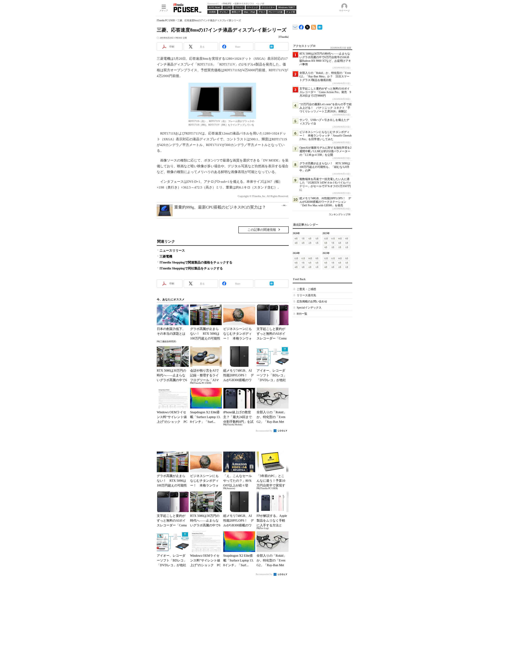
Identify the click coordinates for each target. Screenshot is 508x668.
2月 (310, 243)
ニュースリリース (172, 250)
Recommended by (264, 431)
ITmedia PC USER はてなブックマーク (319, 26)
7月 (303, 238)
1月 (317, 243)
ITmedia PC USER (166, 20)
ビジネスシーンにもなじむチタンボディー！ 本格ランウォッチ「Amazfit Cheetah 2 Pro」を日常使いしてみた (325, 136)
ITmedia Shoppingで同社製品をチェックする (191, 268)
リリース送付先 (306, 295)
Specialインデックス (309, 307)
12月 (326, 238)
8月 (296, 238)
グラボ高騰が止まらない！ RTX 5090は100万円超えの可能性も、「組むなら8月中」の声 (324, 167)
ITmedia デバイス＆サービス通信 (295, 26)
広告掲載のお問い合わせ (312, 301)
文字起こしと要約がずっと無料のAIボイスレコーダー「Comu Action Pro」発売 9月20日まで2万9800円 (325, 92)
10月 (340, 238)
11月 (333, 238)
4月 (296, 243)
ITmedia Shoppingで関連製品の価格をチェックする (196, 262)
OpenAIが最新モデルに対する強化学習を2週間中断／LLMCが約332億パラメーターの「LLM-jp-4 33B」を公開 (325, 151)
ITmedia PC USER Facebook (301, 26)
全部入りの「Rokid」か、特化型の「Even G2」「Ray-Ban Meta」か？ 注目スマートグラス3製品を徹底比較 (325, 76)
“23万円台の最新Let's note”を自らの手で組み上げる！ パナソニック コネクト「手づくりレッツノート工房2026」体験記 (325, 108)
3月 (303, 243)
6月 (310, 238)
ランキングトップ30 (339, 214)
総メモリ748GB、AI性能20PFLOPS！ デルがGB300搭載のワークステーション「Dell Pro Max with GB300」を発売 (325, 202)
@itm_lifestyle (307, 26)
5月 (317, 238)
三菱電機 (166, 256)
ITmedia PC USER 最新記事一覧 (313, 26)
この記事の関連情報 (261, 229)
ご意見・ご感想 (306, 289)
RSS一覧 (302, 313)
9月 (346, 238)
